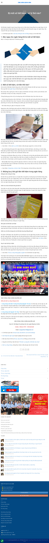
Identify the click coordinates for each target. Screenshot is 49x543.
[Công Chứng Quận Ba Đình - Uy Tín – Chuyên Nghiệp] (24, 2)
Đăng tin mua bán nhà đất (6, 522)
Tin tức (24, 11)
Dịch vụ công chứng (7, 345)
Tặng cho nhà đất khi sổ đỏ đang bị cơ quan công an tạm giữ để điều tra (21, 448)
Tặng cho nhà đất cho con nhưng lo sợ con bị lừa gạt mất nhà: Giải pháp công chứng (23, 456)
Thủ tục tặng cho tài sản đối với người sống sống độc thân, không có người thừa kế (23, 443)
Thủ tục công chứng (5, 373)
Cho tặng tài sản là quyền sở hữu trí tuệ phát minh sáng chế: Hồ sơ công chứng (22, 473)
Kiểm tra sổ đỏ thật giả (5, 516)
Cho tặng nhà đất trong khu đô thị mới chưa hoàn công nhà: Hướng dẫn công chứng (23, 469)
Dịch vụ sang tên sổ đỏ (5, 514)
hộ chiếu (41, 238)
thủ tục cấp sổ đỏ (18, 338)
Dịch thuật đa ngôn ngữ (8, 335)
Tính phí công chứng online (6, 520)
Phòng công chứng (37, 540)
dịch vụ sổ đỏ (15, 146)
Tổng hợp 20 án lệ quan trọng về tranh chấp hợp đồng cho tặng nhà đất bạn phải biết (23, 460)
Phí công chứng (25, 495)
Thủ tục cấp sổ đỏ (5, 371)
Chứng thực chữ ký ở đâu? (14, 168)
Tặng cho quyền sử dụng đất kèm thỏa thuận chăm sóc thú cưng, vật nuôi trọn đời (23, 452)
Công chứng (3, 368)
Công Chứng (30, 540)
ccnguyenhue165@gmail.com (26, 329)
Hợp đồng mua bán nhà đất (6, 518)
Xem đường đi (25, 492)
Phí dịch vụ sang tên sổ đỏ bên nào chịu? (29, 342)
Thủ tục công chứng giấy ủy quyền (16, 252)
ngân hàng (12, 89)
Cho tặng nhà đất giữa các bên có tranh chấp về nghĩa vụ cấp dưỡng (20, 464)
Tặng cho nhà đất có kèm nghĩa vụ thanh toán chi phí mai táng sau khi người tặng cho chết (25, 439)
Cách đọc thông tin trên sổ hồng (21, 33)
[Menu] (2, 2)
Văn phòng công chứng (6, 512)
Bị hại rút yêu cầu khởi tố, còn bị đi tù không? (24, 332)
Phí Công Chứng (4, 375)
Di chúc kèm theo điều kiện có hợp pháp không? (13, 355)
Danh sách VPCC (4, 506)
